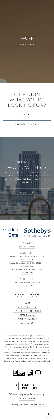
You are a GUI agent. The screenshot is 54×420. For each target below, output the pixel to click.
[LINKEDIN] (31, 294)
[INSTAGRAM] (23, 294)
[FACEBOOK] (16, 294)
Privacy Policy (37, 404)
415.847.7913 (27, 266)
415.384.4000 (27, 273)
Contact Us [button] (25, 192)
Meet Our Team (27, 307)
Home (25, 114)
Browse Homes (25, 124)
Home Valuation (27, 319)
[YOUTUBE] (38, 294)
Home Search (27, 315)
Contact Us (27, 323)
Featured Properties (27, 311)
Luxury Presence (27, 398)
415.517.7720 (27, 260)
